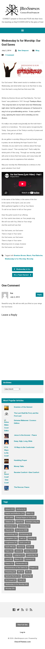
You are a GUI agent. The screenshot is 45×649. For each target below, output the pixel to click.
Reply (39, 295)
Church (9, 530)
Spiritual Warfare (12, 576)
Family (31, 538)
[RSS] (22, 609)
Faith (23, 538)
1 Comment (9, 55)
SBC (20, 572)
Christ (19, 522)
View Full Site (22, 625)
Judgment (19, 555)
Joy (8, 555)
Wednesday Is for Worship (15, 259)
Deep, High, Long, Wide (23, 441)
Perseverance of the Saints (16, 568)
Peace (9, 563)
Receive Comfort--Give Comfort (26, 472)
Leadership (32, 555)
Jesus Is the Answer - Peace (25, 435)
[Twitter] (18, 609)
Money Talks (19, 466)
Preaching (10, 572)
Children (9, 522)
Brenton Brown (20, 255)
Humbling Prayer (20, 460)
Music (29, 255)
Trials (21, 580)
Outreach (29, 559)
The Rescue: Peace (21, 487)
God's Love (24, 543)
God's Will (10, 547)
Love (8, 559)
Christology (24, 526)
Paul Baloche (37, 255)
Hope (9, 551)
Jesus (18, 551)
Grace (21, 547)
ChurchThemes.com (22, 642)
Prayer (33, 568)
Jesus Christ (30, 551)
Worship (30, 259)
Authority (21, 509)
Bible (30, 513)
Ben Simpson (23, 51)
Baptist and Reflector (14, 513)
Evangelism (11, 538)
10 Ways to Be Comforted (24, 447)
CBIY (9, 518)
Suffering (27, 576)
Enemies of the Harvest (23, 407)
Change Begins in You (25, 518)
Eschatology (25, 534)
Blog (37, 51)
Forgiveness (11, 543)
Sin (28, 572)
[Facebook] (14, 609)
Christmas (10, 526)
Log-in (22, 632)
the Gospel (10, 580)
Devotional (21, 530)
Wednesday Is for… (23, 269)
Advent (9, 509)
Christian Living (32, 522)
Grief (30, 547)
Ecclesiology (11, 534)
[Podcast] (26, 609)
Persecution (21, 563)
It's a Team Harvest (21, 275)
